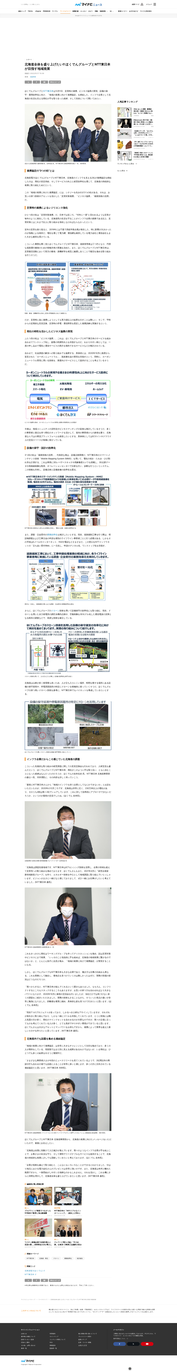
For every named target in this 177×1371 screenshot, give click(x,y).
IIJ (111, 11)
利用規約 (53, 1333)
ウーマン (55, 11)
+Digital (38, 11)
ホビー (90, 11)
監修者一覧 (53, 1348)
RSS (51, 1342)
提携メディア (82, 1339)
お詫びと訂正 (82, 1345)
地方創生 (80, 1258)
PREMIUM (46, 11)
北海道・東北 (43, 1258)
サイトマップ (54, 1336)
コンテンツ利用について (58, 1339)
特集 (96, 11)
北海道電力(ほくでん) (34, 1271)
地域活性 (103, 11)
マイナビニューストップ (28, 1299)
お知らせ (24, 1333)
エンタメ (83, 11)
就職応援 (75, 11)
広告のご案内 (25, 1342)
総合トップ (22, 11)
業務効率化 (52, 534)
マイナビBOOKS (145, 11)
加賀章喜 (33, 77)
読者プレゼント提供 (27, 1339)
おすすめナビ (133, 11)
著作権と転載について (28, 1336)
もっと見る (121, 170)
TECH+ (30, 11)
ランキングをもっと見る (125, 163)
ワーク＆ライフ (65, 11)
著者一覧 (24, 1348)
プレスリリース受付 (84, 1336)
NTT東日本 (48, 91)
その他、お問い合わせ (28, 1345)
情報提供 (53, 1345)
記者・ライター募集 (84, 1342)
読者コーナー (122, 11)
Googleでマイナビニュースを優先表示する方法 (88, 15)
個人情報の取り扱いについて (87, 1333)
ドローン (55, 610)
